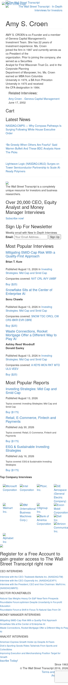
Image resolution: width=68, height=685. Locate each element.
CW (56, 316)
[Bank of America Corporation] (44, 519)
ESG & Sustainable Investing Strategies (27, 448)
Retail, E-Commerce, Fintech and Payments (31, 419)
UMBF (52, 278)
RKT (50, 365)
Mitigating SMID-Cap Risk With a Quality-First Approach (30, 254)
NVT (33, 278)
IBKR (15, 320)
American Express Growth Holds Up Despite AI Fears (27, 641)
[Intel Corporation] (27, 487)
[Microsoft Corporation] (10, 487)
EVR (21, 320)
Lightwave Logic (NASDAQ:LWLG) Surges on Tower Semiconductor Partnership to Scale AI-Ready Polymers (33, 167)
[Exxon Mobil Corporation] (61, 508)
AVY (45, 278)
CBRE (28, 320)
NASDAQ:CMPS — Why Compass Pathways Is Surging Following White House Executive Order (33, 129)
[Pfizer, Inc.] (42, 487)
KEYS (37, 365)
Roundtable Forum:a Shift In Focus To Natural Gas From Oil (30, 609)
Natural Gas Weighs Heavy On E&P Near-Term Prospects (29, 598)
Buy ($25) (11, 284)
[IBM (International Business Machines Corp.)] (28, 512)
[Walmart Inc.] (8, 508)
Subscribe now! (15, 218)
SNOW (35, 316)
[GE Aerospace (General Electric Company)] (60, 493)
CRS (8, 320)
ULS (8, 369)
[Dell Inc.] (59, 517)
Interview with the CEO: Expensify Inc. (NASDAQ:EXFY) (28, 580)
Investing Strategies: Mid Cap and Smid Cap (29, 271)
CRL (39, 278)
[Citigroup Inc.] (42, 508)
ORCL (50, 316)
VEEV (15, 369)
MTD (57, 365)
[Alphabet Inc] (8, 538)
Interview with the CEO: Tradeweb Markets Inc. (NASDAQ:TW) (31, 576)
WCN (44, 365)
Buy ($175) (12, 412)
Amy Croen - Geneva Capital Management (34, 99)
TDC (43, 316)
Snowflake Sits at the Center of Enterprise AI (29, 291)
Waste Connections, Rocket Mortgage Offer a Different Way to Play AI (31, 335)
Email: (10, 237)
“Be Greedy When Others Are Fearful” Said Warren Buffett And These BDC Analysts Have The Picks (33, 148)
